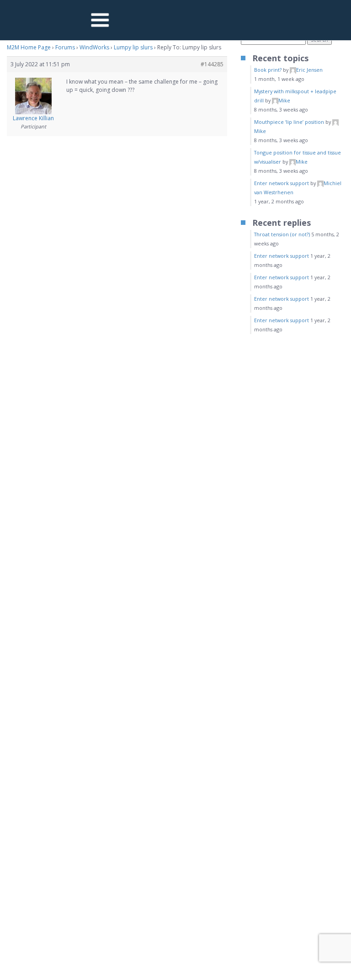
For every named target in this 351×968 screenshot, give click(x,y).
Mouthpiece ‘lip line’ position (289, 121)
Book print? (268, 69)
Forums (65, 47)
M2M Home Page (29, 47)
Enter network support (281, 183)
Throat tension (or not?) (282, 234)
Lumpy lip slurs (133, 47)
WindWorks (94, 47)
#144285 (212, 64)
